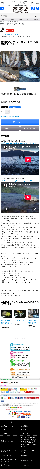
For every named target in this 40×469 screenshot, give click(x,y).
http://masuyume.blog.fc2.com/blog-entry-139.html (18, 143)
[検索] (36, 15)
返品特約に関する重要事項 (10, 116)
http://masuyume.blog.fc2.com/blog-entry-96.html (18, 181)
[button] (2, 8)
